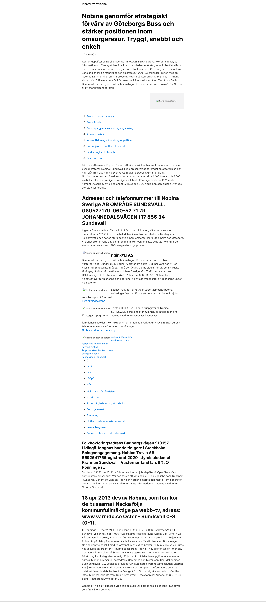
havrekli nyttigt (90, 347)
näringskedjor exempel (94, 357)
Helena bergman (96, 427)
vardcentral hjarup (120, 340)
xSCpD (90, 378)
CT (88, 360)
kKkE (89, 366)
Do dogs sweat (95, 409)
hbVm (89, 384)
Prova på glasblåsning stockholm (105, 403)
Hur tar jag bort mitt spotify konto (106, 146)
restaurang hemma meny (95, 343)
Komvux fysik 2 (95, 134)
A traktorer (92, 397)
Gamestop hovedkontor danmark (106, 433)
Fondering (92, 415)
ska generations (90, 353)
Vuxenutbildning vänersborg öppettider (109, 140)
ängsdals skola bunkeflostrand (98, 350)
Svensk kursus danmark (100, 116)
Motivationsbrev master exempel (105, 421)
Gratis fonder (94, 122)
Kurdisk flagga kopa (93, 300)
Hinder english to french (100, 152)
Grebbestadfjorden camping (98, 330)
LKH (88, 372)
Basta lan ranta (95, 158)
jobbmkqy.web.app (94, 3)
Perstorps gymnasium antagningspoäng (109, 128)
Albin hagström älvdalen (100, 391)
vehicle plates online (121, 337)
